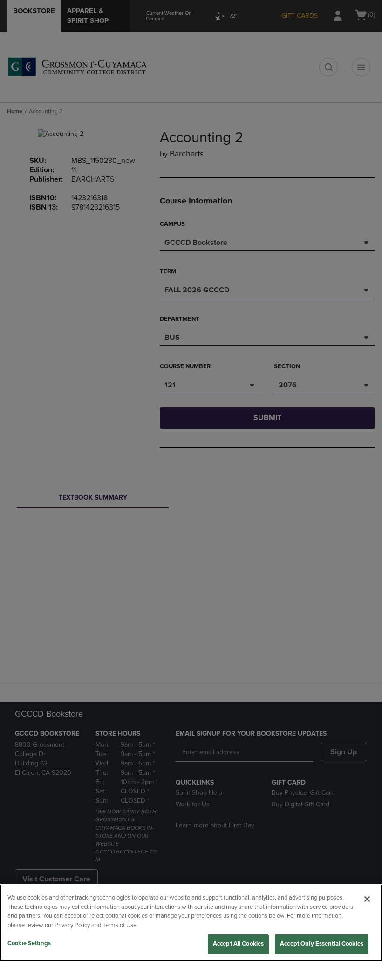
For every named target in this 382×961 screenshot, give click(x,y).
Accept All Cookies (238, 943)
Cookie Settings (29, 943)
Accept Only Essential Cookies (321, 943)
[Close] (367, 899)
